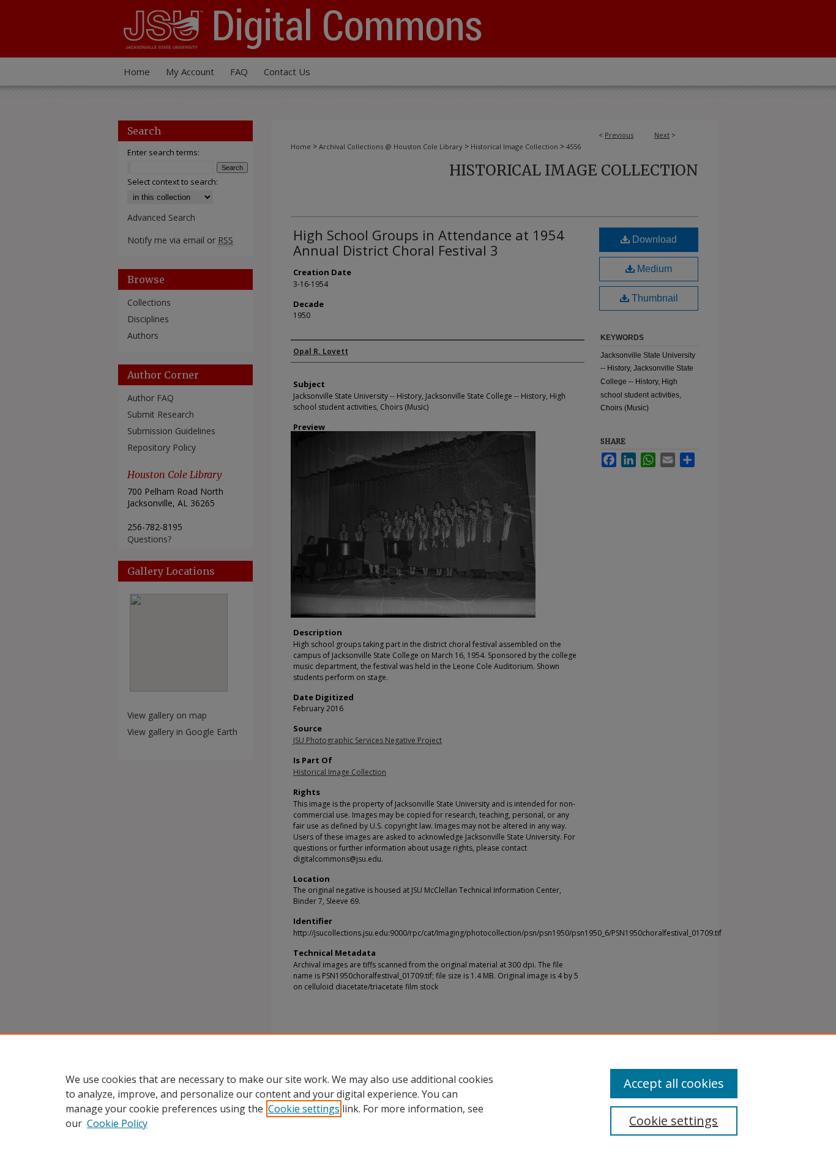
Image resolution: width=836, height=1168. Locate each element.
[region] (418, 1100)
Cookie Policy (117, 1123)
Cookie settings (304, 1108)
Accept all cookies (674, 1083)
